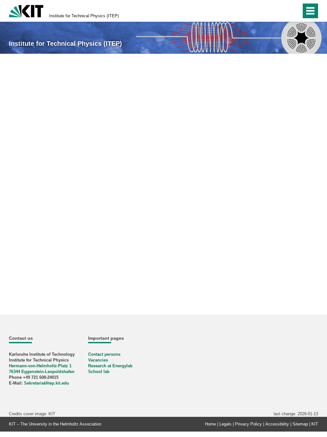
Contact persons (104, 354)
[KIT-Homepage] (26, 10)
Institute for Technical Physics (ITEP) (84, 15)
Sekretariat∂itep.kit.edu (46, 383)
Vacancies (98, 360)
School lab (99, 371)
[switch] (282, 10)
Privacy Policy (248, 424)
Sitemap (300, 424)
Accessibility (277, 424)
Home (210, 424)
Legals (225, 424)
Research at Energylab (110, 365)
